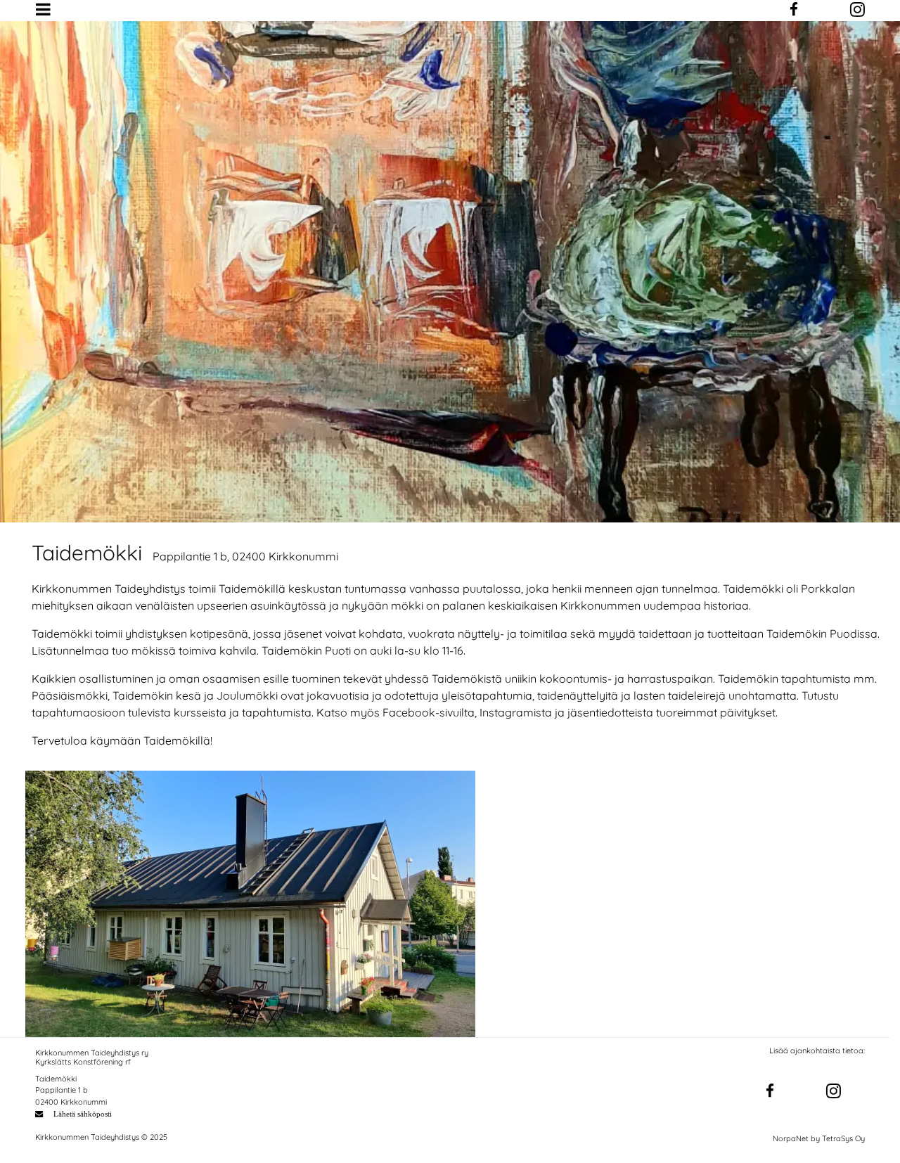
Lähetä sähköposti (82, 1114)
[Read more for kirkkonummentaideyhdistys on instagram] (833, 1091)
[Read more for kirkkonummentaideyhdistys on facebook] (770, 1091)
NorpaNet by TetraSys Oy (819, 1138)
